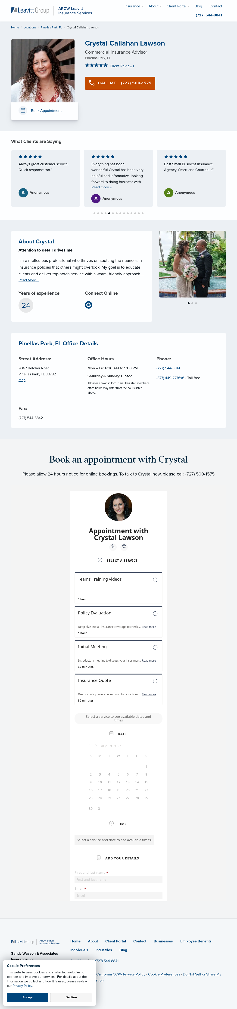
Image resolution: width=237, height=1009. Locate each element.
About (93, 941)
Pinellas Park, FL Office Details (58, 343)
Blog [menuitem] (198, 6)
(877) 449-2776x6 (170, 378)
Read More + (29, 280)
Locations (30, 27)
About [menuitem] (154, 6)
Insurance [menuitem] (132, 6)
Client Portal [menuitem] (177, 6)
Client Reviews (121, 66)
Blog (123, 950)
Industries (104, 950)
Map (22, 380)
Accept (27, 997)
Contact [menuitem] (215, 6)
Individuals (79, 950)
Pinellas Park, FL (51, 27)
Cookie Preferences (164, 974)
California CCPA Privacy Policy (120, 974)
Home (15, 27)
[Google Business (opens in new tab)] (90, 305)
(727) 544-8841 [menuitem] (209, 15)
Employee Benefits (196, 941)
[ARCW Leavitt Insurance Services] (51, 10)
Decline (71, 997)
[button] (94, 213)
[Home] (35, 941)
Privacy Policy (22, 986)
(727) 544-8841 (168, 368)
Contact (139, 941)
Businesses (163, 941)
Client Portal (115, 941)
